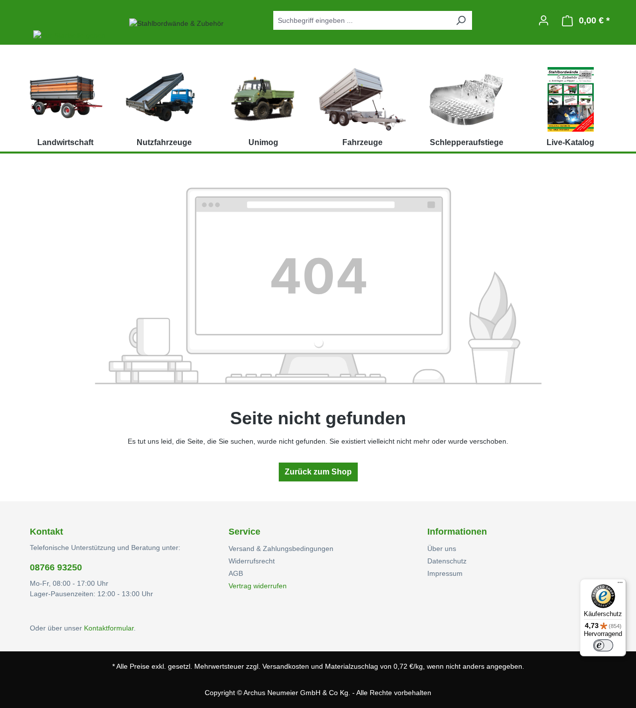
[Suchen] (460, 20)
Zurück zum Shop (318, 472)
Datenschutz (447, 561)
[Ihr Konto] (544, 20)
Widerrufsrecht (252, 561)
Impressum (445, 573)
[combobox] (361, 20)
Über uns (441, 548)
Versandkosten (285, 666)
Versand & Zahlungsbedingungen (281, 548)
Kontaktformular (109, 628)
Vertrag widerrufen (258, 586)
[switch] (603, 645)
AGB (236, 573)
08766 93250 (56, 567)
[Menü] (620, 585)
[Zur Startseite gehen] (69, 20)
